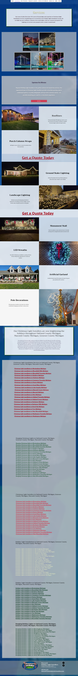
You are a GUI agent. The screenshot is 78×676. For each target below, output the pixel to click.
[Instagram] (63, 663)
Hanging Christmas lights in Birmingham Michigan (31, 443)
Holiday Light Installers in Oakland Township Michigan (33, 608)
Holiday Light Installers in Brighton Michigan (29, 592)
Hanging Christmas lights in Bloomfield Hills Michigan (32, 445)
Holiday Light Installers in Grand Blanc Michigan (31, 599)
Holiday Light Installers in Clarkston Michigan (30, 593)
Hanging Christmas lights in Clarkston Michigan (30, 450)
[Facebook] (63, 665)
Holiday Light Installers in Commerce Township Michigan (33, 595)
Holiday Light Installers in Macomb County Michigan (32, 602)
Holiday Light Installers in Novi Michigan (28, 604)
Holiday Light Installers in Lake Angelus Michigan (31, 600)
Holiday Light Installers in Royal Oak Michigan (30, 611)
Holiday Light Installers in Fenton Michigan (29, 597)
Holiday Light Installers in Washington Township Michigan (34, 616)
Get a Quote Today (38, 158)
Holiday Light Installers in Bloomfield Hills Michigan (32, 590)
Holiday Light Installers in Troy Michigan (28, 613)
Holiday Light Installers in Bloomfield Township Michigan (33, 618)
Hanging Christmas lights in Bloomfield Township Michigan (33, 447)
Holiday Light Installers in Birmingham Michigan (31, 588)
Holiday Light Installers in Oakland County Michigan (32, 606)
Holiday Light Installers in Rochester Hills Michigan (31, 609)
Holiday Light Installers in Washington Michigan (30, 615)
